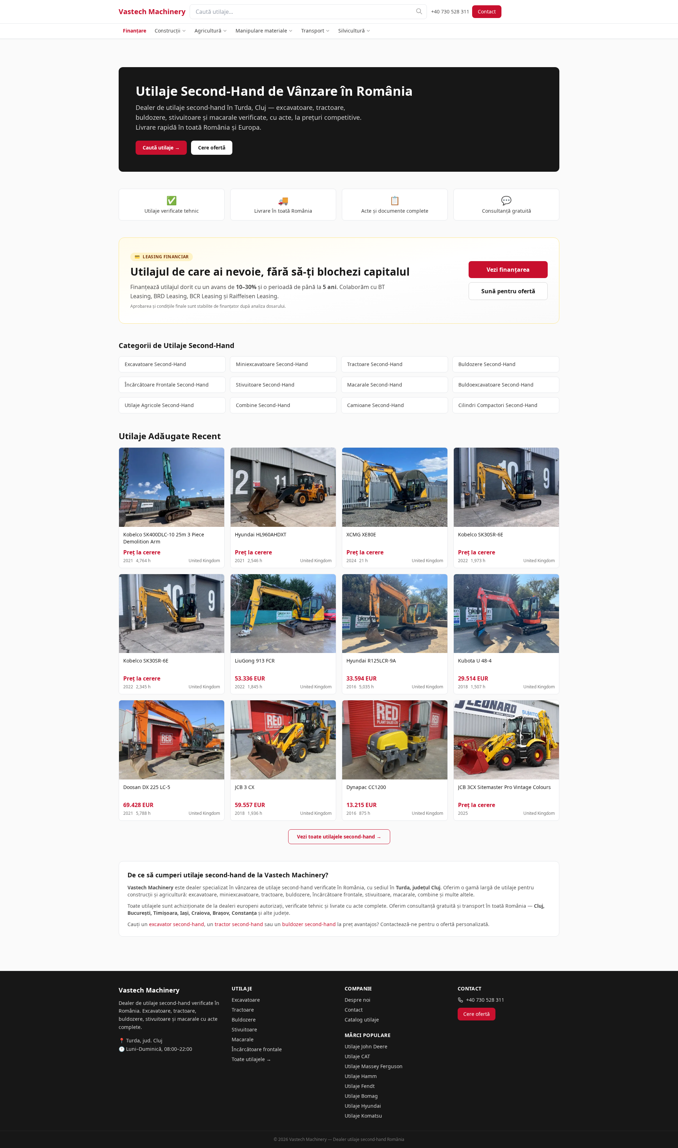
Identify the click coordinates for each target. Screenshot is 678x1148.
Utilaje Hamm (361, 1076)
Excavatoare (246, 999)
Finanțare (134, 30)
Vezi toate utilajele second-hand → (339, 836)
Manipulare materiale (261, 30)
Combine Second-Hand (263, 405)
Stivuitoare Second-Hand (265, 384)
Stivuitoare (244, 1029)
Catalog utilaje (362, 1019)
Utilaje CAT (357, 1056)
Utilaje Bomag (361, 1096)
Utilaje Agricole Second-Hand (159, 405)
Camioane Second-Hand (375, 405)
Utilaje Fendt (360, 1086)
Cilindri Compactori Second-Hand (497, 405)
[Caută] (419, 11)
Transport (312, 30)
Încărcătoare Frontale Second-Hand (167, 384)
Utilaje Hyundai (363, 1105)
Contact (487, 11)
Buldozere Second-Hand (487, 364)
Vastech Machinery (152, 11)
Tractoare (243, 1009)
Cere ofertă (211, 147)
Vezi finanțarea (508, 269)
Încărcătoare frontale (257, 1049)
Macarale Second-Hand (374, 384)
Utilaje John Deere (366, 1046)
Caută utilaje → (161, 147)
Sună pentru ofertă (508, 291)
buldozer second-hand (309, 924)
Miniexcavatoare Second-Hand (272, 364)
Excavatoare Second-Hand (155, 364)
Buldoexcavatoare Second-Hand (496, 384)
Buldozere (244, 1019)
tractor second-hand (239, 924)
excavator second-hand (176, 924)
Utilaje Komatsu (363, 1115)
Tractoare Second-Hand (375, 364)
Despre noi (357, 999)
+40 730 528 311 (450, 11)
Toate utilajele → (251, 1059)
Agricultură (208, 30)
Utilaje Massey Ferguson (374, 1066)
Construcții (167, 30)
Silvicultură (351, 30)
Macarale (243, 1039)
